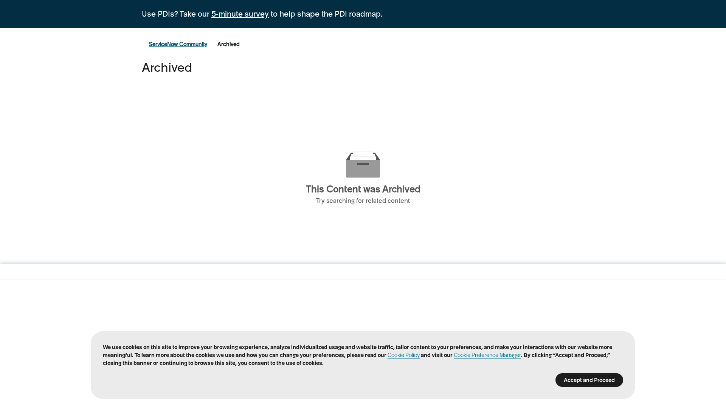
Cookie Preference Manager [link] (487, 355)
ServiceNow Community (178, 44)
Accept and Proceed (589, 380)
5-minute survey (240, 14)
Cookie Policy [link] (404, 355)
